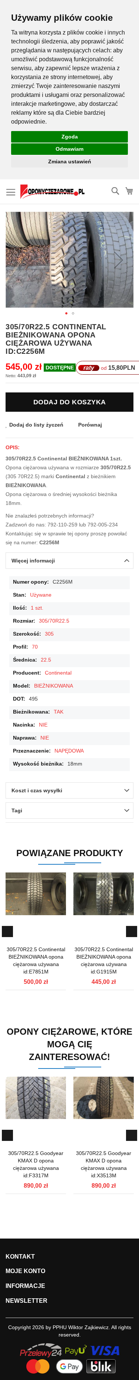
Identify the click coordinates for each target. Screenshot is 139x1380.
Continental (58, 673)
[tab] (69, 560)
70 (35, 647)
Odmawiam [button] (69, 149)
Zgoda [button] (70, 137)
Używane (41, 595)
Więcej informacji (33, 561)
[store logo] (52, 192)
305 (49, 634)
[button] (118, 260)
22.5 (46, 660)
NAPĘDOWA (69, 751)
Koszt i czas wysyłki (36, 790)
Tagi (16, 810)
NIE (43, 725)
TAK (58, 712)
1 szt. (37, 608)
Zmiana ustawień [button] (69, 161)
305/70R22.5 (54, 621)
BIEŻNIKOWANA (53, 686)
